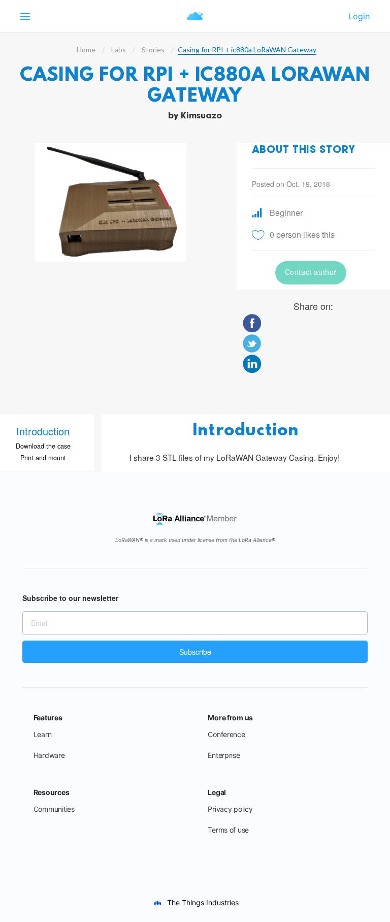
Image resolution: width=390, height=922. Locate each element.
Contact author (311, 272)
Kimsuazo (201, 116)
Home (86, 49)
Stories (153, 49)
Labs (118, 49)
